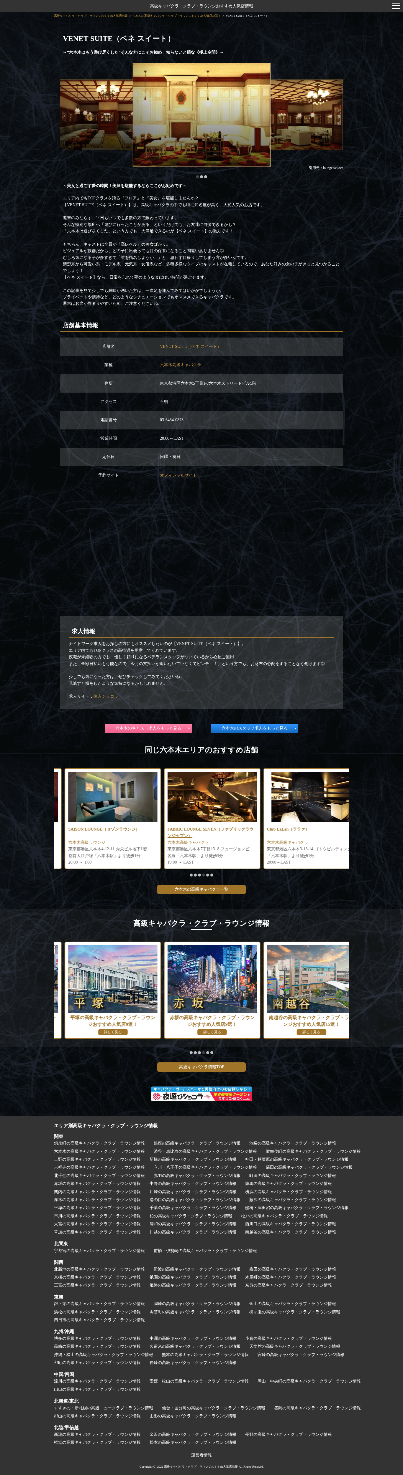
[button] (197, 176)
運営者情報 (201, 1455)
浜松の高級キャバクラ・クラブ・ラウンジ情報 (97, 1312)
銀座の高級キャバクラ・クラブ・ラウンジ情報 (197, 1143)
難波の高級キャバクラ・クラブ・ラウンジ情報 (197, 1269)
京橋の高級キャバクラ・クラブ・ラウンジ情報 (97, 1277)
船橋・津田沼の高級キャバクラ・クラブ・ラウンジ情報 (296, 1208)
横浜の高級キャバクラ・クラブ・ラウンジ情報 (288, 1192)
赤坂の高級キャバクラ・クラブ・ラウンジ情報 (97, 1183)
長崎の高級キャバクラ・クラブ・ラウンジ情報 (193, 1362)
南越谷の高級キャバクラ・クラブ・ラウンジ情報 (290, 1232)
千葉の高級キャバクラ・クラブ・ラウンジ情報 (193, 1208)
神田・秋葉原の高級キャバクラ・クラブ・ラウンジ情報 (296, 1159)
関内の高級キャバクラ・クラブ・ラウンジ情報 (97, 1192)
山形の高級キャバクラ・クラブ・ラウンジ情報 (193, 1416)
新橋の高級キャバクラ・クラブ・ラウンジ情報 (193, 1159)
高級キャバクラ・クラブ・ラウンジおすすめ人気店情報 (201, 6)
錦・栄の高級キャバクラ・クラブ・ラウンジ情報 (99, 1304)
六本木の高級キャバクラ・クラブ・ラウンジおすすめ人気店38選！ (176, 15)
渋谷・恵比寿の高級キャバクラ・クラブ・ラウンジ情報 (205, 1151)
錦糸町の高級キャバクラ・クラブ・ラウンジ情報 (99, 1143)
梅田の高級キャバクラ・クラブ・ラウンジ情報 (292, 1269)
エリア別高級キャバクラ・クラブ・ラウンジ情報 (106, 1125)
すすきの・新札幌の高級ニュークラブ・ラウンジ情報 (103, 1408)
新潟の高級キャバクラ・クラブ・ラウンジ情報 (97, 1434)
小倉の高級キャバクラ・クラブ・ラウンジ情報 (288, 1338)
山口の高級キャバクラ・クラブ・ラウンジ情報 (97, 1389)
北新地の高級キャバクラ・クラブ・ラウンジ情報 (99, 1269)
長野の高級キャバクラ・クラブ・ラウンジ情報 (288, 1434)
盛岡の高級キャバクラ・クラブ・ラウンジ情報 (317, 1408)
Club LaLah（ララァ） (277, 829)
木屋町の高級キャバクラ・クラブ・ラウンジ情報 (290, 1277)
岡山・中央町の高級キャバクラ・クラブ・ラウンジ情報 (309, 1381)
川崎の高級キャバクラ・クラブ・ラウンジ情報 (193, 1192)
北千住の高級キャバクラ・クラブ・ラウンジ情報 (99, 1175)
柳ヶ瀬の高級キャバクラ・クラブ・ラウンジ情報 (294, 1312)
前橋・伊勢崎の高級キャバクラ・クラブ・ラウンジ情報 (205, 1251)
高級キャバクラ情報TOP (201, 1067)
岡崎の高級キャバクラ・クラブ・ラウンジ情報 (197, 1304)
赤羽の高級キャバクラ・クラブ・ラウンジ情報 (197, 1175)
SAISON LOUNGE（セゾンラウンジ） (93, 829)
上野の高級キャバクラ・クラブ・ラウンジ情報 (97, 1159)
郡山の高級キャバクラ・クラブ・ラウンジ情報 (97, 1416)
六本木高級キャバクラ (180, 365)
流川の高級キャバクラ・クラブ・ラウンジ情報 (97, 1381)
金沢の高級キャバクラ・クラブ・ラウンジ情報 (193, 1434)
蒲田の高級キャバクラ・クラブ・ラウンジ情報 (309, 1167)
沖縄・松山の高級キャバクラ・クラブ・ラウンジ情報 (103, 1354)
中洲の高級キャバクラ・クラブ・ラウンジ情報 (193, 1338)
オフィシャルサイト (178, 475)
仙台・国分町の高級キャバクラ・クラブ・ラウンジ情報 (213, 1408)
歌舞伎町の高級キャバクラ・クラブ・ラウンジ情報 (313, 1151)
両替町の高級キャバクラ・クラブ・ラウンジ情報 (195, 1312)
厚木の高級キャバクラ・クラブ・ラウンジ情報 (97, 1200)
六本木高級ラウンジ (76, 842)
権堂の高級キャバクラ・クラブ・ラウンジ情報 (97, 1442)
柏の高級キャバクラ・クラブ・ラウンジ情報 (191, 1216)
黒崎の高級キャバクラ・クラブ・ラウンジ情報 (97, 1346)
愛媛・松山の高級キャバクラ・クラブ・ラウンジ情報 (199, 1381)
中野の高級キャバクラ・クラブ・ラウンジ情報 (193, 1183)
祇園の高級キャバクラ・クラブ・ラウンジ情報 (193, 1277)
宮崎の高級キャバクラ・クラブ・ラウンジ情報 (301, 1354)
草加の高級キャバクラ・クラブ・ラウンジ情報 (97, 1232)
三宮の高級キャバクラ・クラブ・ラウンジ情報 (97, 1285)
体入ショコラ (106, 696)
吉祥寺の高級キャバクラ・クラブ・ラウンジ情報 (99, 1167)
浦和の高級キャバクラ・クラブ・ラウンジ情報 (193, 1224)
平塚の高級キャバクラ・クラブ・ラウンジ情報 (97, 1208)
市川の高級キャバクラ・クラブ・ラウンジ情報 (97, 1216)
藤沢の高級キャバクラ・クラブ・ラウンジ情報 (292, 1200)
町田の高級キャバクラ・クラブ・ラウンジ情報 (292, 1175)
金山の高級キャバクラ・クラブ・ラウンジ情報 (292, 1304)
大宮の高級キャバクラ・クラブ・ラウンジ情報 (97, 1224)
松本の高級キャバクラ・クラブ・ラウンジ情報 (193, 1442)
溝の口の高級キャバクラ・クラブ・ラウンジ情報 (195, 1200)
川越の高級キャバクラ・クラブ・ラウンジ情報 (193, 1232)
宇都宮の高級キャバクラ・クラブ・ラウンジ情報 (99, 1251)
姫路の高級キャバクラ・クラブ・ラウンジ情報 (193, 1285)
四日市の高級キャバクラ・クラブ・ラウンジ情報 (99, 1320)
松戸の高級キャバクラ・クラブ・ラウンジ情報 (284, 1216)
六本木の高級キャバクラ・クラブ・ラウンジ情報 (99, 1151)
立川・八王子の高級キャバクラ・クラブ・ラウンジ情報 (205, 1167)
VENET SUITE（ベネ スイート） (190, 346)
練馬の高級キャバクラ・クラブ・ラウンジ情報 (288, 1183)
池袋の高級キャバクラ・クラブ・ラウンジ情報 (292, 1143)
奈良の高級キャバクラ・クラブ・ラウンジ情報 (288, 1285)
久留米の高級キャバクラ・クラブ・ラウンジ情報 (195, 1346)
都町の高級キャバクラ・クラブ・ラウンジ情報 (97, 1362)
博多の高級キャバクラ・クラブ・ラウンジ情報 (97, 1338)
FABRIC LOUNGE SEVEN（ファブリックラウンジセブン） (200, 832)
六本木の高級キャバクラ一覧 (201, 889)
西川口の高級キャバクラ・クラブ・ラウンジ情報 (290, 1224)
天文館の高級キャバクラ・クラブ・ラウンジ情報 (294, 1346)
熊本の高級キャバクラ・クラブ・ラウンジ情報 (205, 1354)
